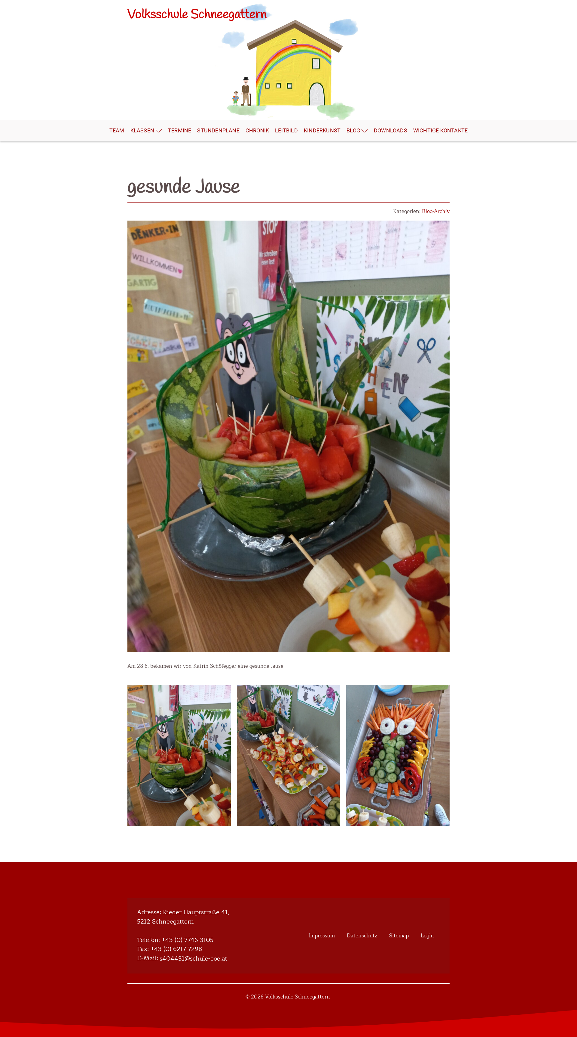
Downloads (390, 130)
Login (427, 936)
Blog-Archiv (436, 211)
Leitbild (286, 130)
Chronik (257, 130)
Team (116, 130)
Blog (353, 130)
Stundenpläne (218, 130)
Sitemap (399, 936)
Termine (179, 130)
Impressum (321, 936)
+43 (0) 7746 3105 (187, 940)
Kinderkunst (322, 130)
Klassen (142, 130)
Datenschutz (362, 936)
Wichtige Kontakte (440, 130)
